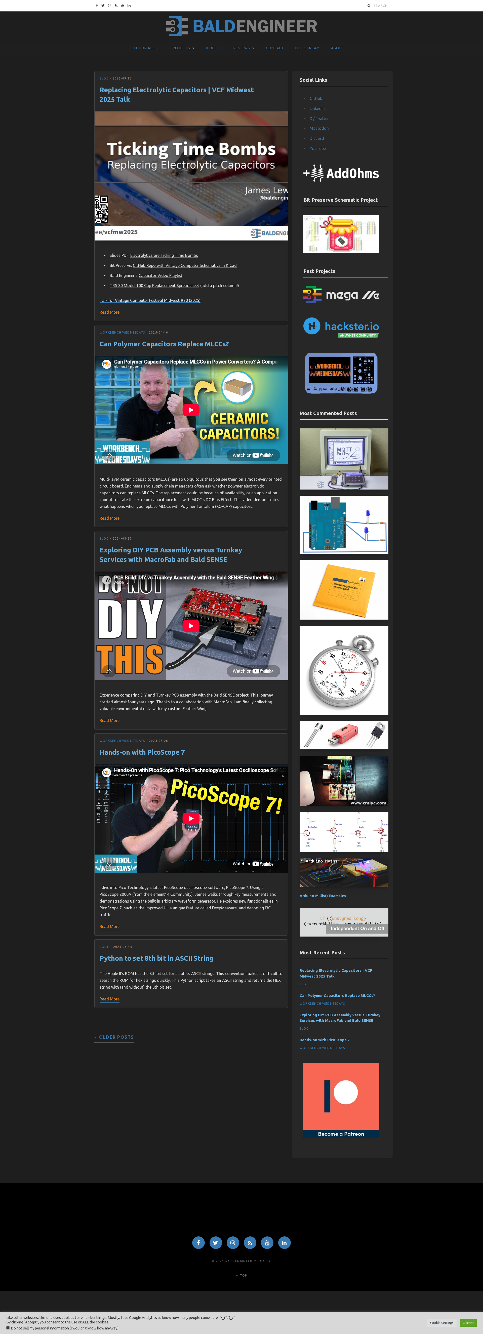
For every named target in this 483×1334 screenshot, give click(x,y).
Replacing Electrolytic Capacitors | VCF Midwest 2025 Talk (336, 973)
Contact (275, 48)
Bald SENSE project (231, 695)
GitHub (316, 98)
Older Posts (116, 1037)
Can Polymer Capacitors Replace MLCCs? (164, 344)
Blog (104, 78)
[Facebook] (198, 1242)
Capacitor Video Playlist (160, 275)
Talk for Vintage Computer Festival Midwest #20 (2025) (150, 300)
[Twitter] (216, 1242)
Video (212, 48)
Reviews (241, 48)
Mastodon (319, 128)
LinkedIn (317, 108)
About (337, 48)
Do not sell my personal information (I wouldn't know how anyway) (64, 1328)
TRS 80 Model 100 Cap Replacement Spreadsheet (154, 285)
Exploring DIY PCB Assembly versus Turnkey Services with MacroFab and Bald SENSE (340, 1018)
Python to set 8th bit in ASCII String (157, 958)
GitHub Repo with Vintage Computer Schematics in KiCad (185, 265)
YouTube (318, 148)
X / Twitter (319, 118)
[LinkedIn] (284, 1242)
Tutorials (144, 48)
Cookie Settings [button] (442, 1322)
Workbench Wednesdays (122, 332)
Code (104, 946)
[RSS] (250, 1242)
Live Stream (307, 48)
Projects (180, 48)
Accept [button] (468, 1322)
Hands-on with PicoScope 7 (142, 752)
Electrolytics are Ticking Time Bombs (164, 255)
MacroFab (223, 702)
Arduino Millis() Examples (323, 896)
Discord (317, 138)
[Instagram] (233, 1242)
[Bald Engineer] (241, 26)
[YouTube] (267, 1242)
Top (243, 1275)
